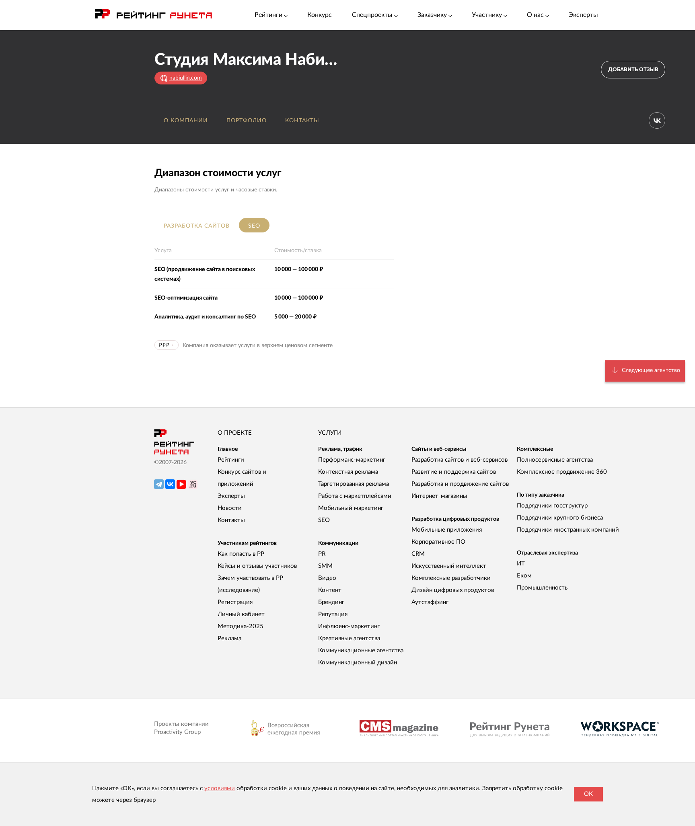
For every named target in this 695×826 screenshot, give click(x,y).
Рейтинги (231, 460)
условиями (219, 788)
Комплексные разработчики (451, 578)
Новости (230, 508)
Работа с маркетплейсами (354, 496)
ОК (588, 794)
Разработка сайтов (197, 226)
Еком (524, 576)
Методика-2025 (240, 626)
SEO (254, 226)
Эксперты (583, 15)
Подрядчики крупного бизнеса (560, 518)
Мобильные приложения (446, 530)
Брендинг (331, 602)
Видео (327, 578)
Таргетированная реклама (353, 484)
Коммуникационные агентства (360, 650)
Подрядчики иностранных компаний (568, 530)
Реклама (229, 638)
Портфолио (246, 120)
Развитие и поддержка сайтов (453, 472)
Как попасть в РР (241, 554)
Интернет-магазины (439, 496)
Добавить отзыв (633, 69)
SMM (325, 566)
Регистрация (235, 602)
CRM (418, 554)
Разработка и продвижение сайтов (460, 484)
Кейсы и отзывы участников (257, 566)
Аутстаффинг (429, 602)
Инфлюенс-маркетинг (349, 626)
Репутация (333, 614)
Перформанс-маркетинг (351, 460)
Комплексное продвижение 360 (562, 472)
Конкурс (319, 15)
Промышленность (542, 588)
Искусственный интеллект (448, 566)
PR (321, 554)
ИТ (521, 564)
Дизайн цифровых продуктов (452, 590)
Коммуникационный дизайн (357, 663)
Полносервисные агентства (555, 460)
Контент (329, 590)
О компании (186, 120)
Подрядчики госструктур (552, 506)
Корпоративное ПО (438, 542)
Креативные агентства (349, 638)
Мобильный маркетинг (350, 508)
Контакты (302, 120)
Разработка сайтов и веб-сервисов (459, 460)
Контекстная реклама (348, 472)
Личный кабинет (241, 614)
